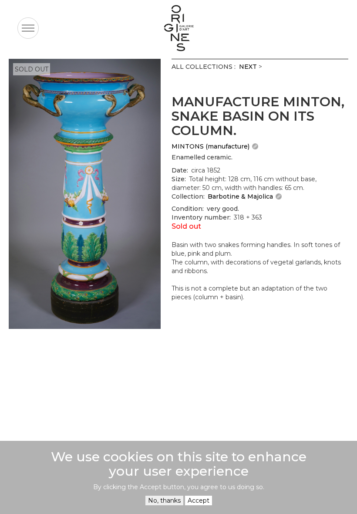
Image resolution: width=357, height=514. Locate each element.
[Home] (178, 28)
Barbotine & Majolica (240, 196)
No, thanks (164, 500)
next (248, 67)
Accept (198, 500)
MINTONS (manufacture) (210, 146)
